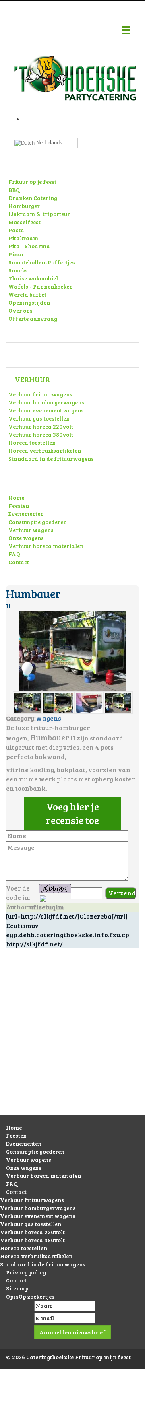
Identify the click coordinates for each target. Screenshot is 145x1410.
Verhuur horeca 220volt (40, 426)
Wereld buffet (27, 294)
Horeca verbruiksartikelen (44, 450)
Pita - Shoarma (29, 246)
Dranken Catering (32, 198)
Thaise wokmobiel (33, 278)
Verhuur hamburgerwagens (46, 402)
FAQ (14, 554)
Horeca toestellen (32, 442)
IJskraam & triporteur (39, 214)
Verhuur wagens (31, 530)
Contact (18, 562)
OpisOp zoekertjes (30, 1296)
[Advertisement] (72, 1040)
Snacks (18, 270)
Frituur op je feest (32, 182)
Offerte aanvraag (32, 318)
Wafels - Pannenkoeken (40, 286)
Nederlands (48, 143)
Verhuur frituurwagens (40, 394)
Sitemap (17, 1288)
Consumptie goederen (37, 522)
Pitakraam (23, 238)
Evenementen (26, 513)
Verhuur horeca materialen (45, 546)
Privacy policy (26, 1272)
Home (16, 497)
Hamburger (24, 206)
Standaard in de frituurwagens (51, 458)
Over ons (20, 310)
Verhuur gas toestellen (39, 418)
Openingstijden (29, 302)
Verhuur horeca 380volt (40, 434)
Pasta (16, 230)
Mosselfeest (24, 222)
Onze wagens (26, 538)
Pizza (15, 254)
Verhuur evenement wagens (46, 410)
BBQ (14, 190)
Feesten (18, 505)
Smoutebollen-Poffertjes (41, 262)
